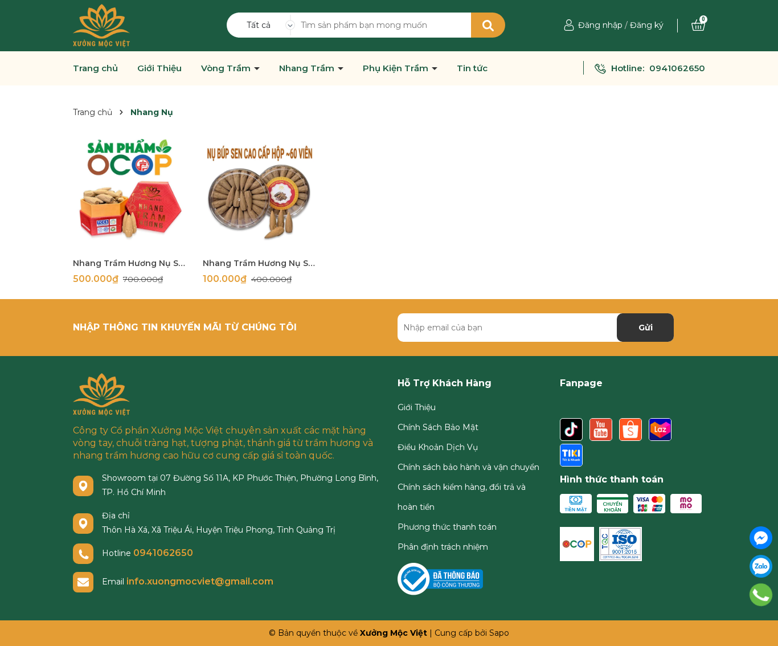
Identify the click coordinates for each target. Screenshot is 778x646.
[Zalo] (761, 566)
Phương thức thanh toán (447, 527)
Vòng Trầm (227, 68)
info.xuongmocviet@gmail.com (199, 581)
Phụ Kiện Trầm (397, 68)
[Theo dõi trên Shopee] (631, 430)
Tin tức (472, 68)
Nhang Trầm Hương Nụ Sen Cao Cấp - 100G (259, 263)
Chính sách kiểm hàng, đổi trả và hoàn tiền (462, 497)
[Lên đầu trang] (761, 623)
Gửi (645, 327)
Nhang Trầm (308, 68)
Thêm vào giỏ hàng (136, 242)
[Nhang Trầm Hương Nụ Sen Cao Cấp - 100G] (259, 195)
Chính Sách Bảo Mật (438, 427)
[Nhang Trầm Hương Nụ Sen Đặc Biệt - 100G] (129, 195)
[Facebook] (761, 537)
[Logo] (101, 25)
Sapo (499, 633)
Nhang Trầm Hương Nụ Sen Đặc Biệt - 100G (129, 263)
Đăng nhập (600, 25)
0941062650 (677, 68)
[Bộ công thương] (440, 578)
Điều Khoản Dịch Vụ (438, 447)
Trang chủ (95, 68)
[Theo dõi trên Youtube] (602, 430)
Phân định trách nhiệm (443, 547)
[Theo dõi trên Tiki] (571, 456)
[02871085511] (761, 594)
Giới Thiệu (159, 68)
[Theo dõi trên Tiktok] (572, 430)
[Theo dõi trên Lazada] (660, 430)
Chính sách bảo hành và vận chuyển (468, 467)
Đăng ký (647, 25)
